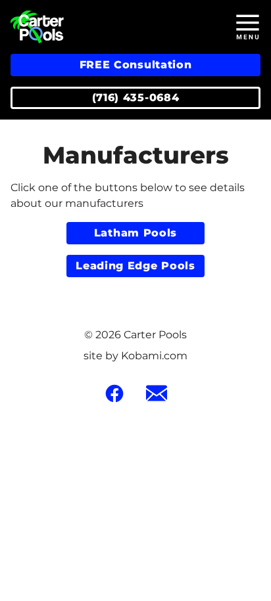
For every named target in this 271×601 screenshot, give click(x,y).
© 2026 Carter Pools (135, 335)
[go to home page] (103, 27)
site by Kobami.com (135, 356)
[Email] (156, 393)
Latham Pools (135, 233)
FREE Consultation (136, 64)
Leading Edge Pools (135, 265)
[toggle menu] (247, 27)
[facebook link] (114, 393)
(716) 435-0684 (136, 97)
